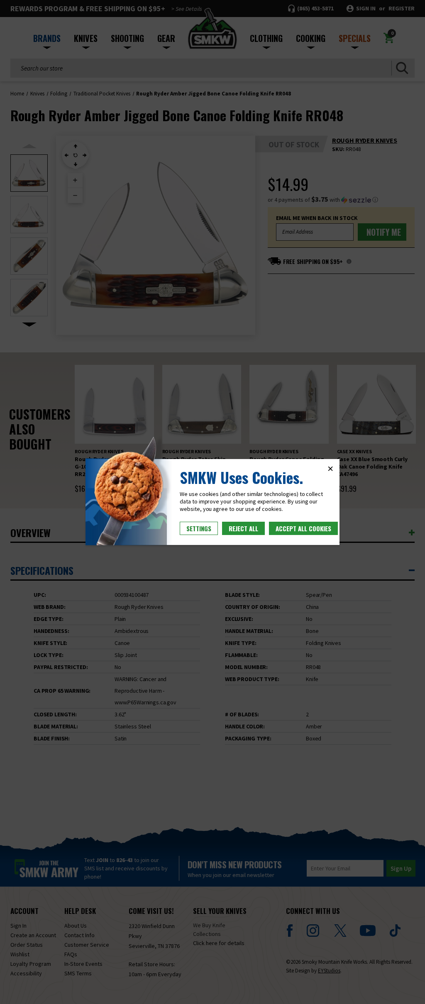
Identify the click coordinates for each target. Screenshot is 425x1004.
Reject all (243, 528)
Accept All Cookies (303, 528)
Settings (198, 528)
